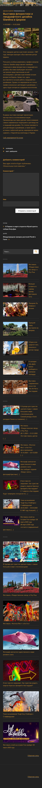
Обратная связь (33, 755)
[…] (26, 419)
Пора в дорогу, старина (19, 3)
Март (7, 151)
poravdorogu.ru (19, 11)
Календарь (9, 148)
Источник (19, 137)
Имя (4, 199)
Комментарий (8, 171)
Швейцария (13, 151)
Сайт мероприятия (9, 137)
